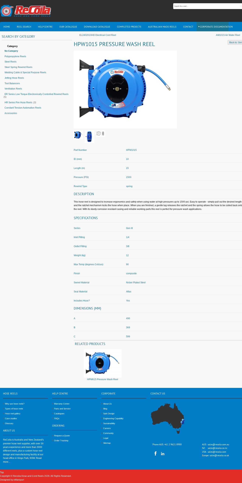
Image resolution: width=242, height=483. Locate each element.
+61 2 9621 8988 (173, 444)
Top (2, 472)
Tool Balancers (12, 83)
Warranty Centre (61, 404)
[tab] (37, 46)
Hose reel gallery (12, 413)
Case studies (11, 418)
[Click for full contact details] (171, 420)
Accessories (11, 113)
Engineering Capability (113, 418)
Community (108, 433)
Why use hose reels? (14, 404)
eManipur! (19, 479)
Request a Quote (62, 435)
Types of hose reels (14, 409)
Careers (107, 428)
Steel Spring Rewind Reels (18, 67)
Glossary (9, 423)
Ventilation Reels (13, 88)
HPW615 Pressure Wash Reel (102, 379)
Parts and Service (62, 409)
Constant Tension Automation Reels (23, 107)
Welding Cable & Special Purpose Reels (25, 72)
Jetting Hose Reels (14, 78)
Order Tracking (61, 440)
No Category (11, 51)
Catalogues (59, 413)
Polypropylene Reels (15, 56)
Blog (105, 409)
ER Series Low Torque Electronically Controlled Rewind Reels (36, 94)
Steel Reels (10, 61)
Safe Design (108, 413)
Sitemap (107, 443)
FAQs (56, 418)
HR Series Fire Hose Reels (18, 102)
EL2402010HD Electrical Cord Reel (97, 35)
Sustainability (109, 423)
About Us (107, 404)
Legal (105, 438)
